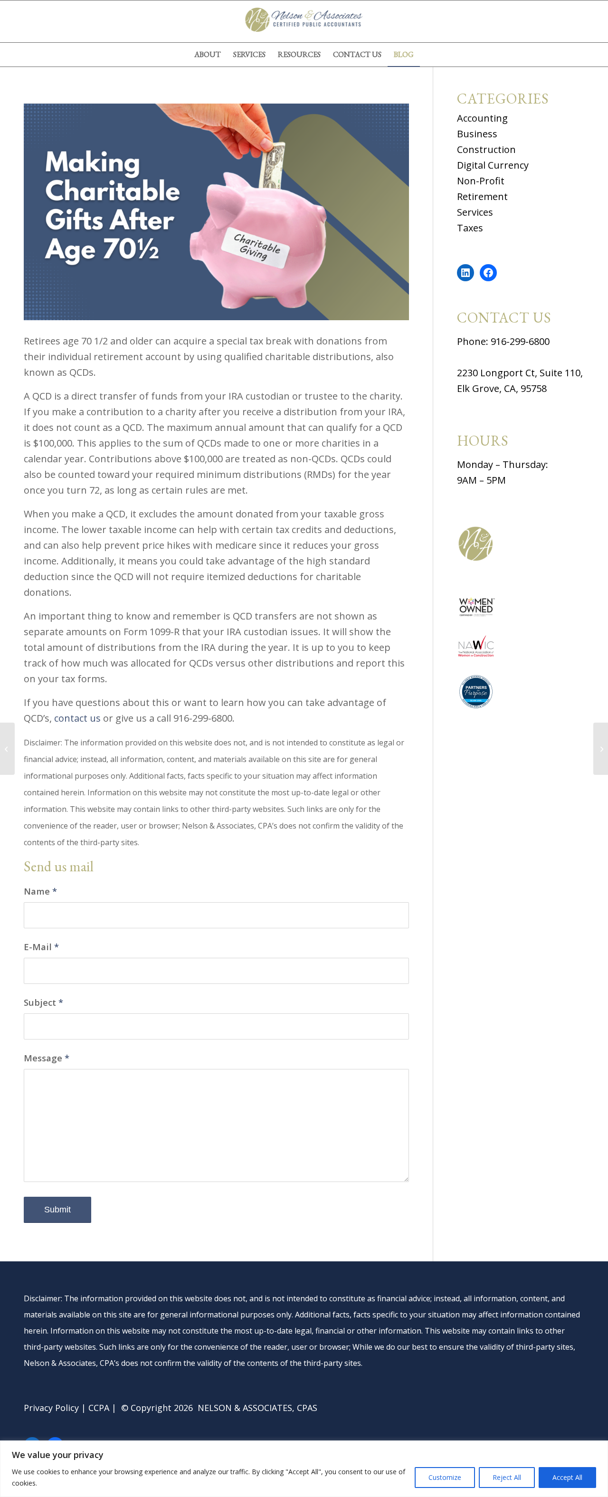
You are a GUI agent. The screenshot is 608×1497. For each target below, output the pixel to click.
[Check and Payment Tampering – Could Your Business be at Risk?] (600, 749)
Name (40, 891)
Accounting (482, 118)
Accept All (567, 1477)
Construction (486, 149)
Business (477, 133)
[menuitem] (207, 55)
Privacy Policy (51, 1407)
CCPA (98, 1407)
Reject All (507, 1477)
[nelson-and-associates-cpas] (304, 21)
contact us (77, 718)
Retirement (482, 196)
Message (46, 1058)
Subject (43, 1002)
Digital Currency (493, 165)
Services (475, 212)
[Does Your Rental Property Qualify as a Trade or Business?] (7, 749)
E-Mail (41, 947)
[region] (304, 1468)
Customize (444, 1477)
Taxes (470, 227)
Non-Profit (480, 180)
